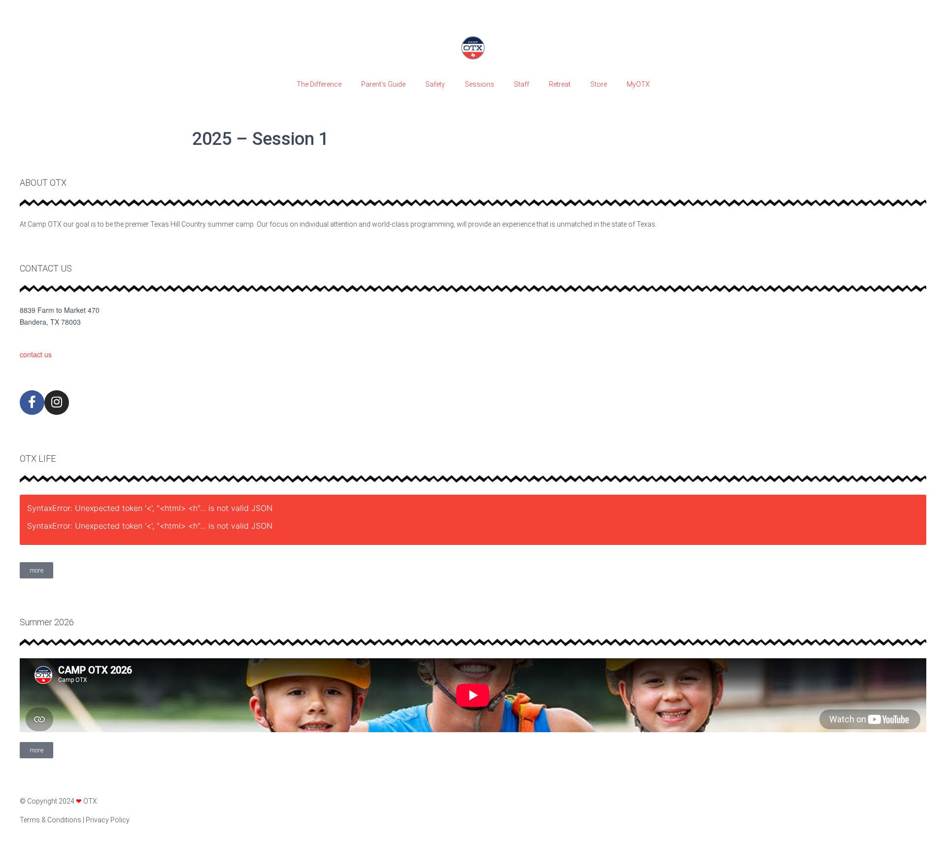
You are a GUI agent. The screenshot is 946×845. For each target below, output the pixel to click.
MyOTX (638, 84)
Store (598, 84)
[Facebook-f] (32, 402)
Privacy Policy (108, 820)
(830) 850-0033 (44, 338)
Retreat (560, 84)
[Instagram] (56, 402)
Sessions (479, 84)
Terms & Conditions (50, 820)
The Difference (319, 84)
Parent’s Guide (383, 84)
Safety (435, 84)
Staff (521, 84)
